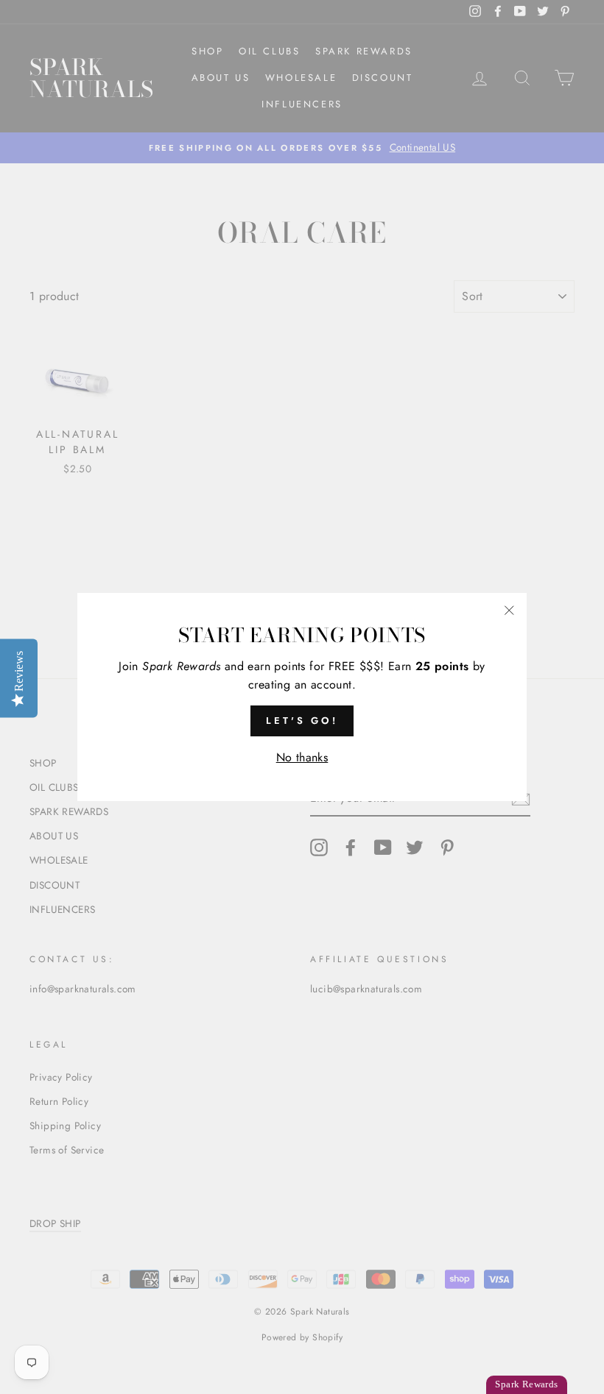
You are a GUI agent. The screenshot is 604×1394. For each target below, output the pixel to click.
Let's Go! (302, 721)
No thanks (302, 757)
